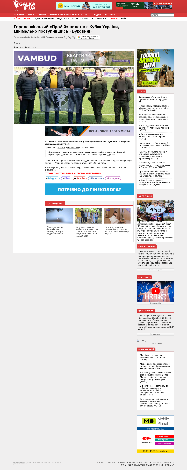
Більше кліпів (155, 303)
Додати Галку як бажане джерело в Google (89, 37)
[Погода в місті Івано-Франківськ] (155, 341)
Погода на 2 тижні (155, 343)
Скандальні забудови (144, 465)
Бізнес (31, 15)
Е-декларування (44, 19)
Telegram (53, 178)
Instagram (114, 178)
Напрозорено (80, 19)
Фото (88, 15)
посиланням (73, 147)
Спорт (17, 43)
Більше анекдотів (155, 270)
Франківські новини (28, 47)
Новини (100, 463)
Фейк (124, 19)
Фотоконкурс (99, 19)
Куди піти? (63, 19)
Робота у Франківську (163, 463)
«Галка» (61, 147)
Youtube (80, 178)
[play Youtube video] (155, 291)
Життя (42, 15)
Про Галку (109, 15)
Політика (19, 15)
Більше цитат (155, 334)
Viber (67, 178)
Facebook (96, 178)
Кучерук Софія (24, 37)
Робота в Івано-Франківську (65, 15)
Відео (97, 15)
